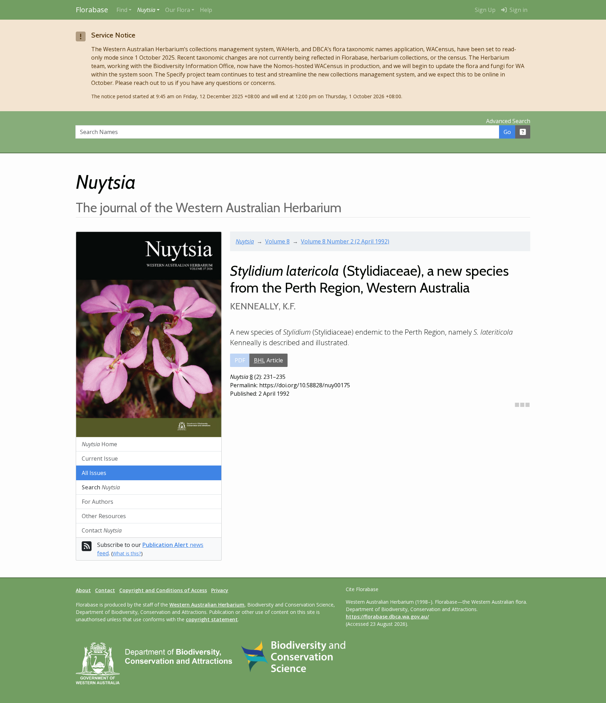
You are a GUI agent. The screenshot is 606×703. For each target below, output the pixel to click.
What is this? (127, 553)
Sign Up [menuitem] (485, 10)
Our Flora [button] (177, 10)
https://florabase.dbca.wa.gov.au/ (387, 616)
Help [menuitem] (206, 10)
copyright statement (212, 619)
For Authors (97, 502)
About (83, 590)
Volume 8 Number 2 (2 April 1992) (345, 241)
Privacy (219, 590)
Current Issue (100, 458)
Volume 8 (277, 241)
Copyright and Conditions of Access (163, 590)
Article (268, 360)
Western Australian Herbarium (206, 604)
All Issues (94, 473)
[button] (148, 10)
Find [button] (121, 10)
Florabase (92, 9)
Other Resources (104, 516)
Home (99, 444)
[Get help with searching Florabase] (523, 132)
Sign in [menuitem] (517, 10)
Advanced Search (508, 121)
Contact (102, 530)
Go (507, 132)
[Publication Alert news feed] (87, 548)
